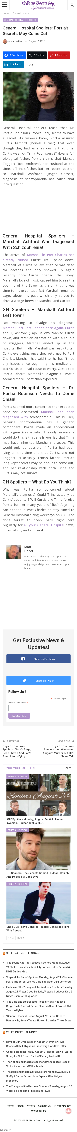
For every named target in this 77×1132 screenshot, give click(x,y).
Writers (31, 1105)
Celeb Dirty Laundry (21, 1032)
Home (10, 1105)
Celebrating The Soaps (23, 953)
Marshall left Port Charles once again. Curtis (38, 328)
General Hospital (14, 20)
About (20, 1105)
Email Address (18, 702)
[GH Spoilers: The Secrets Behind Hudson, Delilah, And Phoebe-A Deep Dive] (38, 849)
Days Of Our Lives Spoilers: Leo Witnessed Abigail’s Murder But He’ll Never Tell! (58, 751)
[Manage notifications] (68, 1111)
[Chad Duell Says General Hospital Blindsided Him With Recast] (38, 903)
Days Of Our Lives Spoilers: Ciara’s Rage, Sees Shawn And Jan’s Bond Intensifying (17, 751)
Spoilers (31, 20)
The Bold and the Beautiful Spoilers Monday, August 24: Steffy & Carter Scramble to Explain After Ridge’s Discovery (38, 1076)
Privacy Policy (62, 1105)
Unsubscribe (38, 1110)
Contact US (44, 1105)
